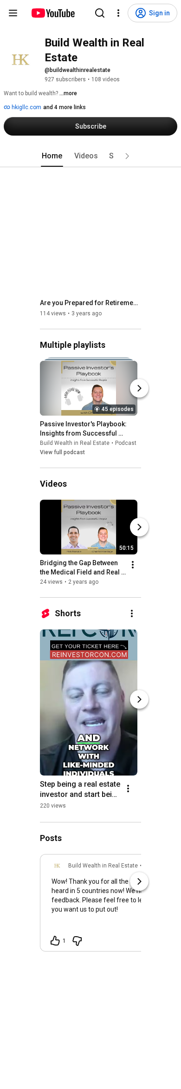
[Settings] (118, 13)
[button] (127, 156)
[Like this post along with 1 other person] (55, 940)
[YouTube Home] (52, 13)
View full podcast (62, 452)
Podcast (125, 443)
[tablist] (90, 156)
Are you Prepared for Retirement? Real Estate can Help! (91, 302)
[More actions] (132, 564)
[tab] (52, 156)
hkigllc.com (25, 107)
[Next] (139, 388)
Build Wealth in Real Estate (75, 443)
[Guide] (13, 13)
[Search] (99, 13)
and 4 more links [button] (64, 107)
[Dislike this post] (77, 940)
